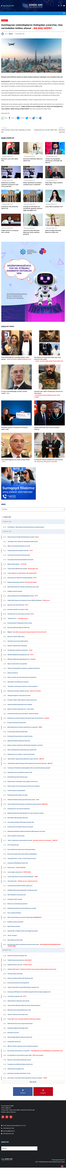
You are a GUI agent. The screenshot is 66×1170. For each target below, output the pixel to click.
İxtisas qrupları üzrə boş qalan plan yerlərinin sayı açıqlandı (23, 786)
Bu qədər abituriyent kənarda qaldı (16, 722)
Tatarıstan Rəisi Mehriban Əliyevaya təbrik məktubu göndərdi (31, 232)
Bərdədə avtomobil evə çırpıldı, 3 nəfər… (18, 609)
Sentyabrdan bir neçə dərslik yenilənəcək (18, 808)
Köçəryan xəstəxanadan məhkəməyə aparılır (19, 1059)
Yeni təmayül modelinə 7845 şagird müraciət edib (20, 822)
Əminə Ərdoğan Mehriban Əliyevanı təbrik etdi (19, 1037)
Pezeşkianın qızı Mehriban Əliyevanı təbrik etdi (20, 1064)
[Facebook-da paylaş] (11, 118)
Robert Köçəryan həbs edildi (15, 940)
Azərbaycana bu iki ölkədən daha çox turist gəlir (20, 826)
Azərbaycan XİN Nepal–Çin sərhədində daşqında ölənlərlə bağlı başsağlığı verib (32, 208)
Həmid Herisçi (16, 867)
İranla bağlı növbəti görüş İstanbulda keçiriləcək (20, 559)
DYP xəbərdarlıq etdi (13, 845)
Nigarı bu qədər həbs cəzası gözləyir (17, 663)
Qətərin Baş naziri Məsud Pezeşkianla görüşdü (22, 577)
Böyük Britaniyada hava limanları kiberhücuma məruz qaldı (23, 586)
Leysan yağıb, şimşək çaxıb (19, 872)
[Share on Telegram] (35, 118)
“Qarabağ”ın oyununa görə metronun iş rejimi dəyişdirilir (22, 686)
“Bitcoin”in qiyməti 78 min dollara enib (17, 1014)
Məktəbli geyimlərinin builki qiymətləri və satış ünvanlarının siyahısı (25, 813)
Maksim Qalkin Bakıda (16, 564)
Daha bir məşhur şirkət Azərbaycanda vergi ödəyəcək (21, 677)
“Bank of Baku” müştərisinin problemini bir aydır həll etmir (25, 758)
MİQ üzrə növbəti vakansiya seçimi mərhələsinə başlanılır (22, 1046)
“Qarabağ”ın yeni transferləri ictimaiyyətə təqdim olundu (22, 541)
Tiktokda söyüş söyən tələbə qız (19, 960)
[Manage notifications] (62, 1166)
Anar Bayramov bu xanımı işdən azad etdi (20, 614)
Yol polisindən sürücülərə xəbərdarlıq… (19, 650)
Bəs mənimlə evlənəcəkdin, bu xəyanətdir (35, 1050)
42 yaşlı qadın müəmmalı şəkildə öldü (17, 731)
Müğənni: (27, 632)
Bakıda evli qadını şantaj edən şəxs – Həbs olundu (20, 709)
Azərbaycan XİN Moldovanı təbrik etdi (17, 863)
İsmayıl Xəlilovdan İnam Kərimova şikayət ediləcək (46, 428)
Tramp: (22, 573)
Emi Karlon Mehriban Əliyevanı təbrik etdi (18, 627)
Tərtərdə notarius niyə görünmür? (16, 790)
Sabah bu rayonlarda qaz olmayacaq (17, 645)
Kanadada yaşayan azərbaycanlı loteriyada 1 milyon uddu (14, 428)
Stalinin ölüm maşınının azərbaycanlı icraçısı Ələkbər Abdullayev (28, 600)
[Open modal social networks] (40, 118)
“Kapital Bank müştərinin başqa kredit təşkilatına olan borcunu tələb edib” (29, 763)
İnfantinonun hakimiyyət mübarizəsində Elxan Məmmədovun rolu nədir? (26, 831)
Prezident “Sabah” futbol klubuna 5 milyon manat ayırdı (22, 700)
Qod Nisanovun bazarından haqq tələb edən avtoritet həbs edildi (48, 359)
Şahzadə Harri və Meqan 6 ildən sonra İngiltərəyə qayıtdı (22, 931)
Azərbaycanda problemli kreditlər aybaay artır (19, 885)
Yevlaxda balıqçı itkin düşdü (15, 973)
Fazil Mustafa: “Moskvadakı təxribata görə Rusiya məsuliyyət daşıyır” (26, 527)
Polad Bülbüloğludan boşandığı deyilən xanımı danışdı (16, 358)
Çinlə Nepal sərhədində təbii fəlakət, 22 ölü (18, 1073)
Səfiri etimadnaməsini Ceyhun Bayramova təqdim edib (21, 749)
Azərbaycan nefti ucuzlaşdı (14, 899)
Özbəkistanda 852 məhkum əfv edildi (17, 795)
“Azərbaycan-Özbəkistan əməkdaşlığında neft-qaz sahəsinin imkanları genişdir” (29, 768)
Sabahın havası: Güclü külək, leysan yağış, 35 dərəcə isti (22, 781)
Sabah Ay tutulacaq (12, 672)
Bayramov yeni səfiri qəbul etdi (17, 605)
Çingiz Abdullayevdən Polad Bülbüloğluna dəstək (22, 595)
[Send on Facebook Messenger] (21, 118)
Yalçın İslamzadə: (22, 881)
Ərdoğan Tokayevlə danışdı (14, 591)
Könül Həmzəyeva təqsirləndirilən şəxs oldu (19, 1010)
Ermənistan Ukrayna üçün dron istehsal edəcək (20, 736)
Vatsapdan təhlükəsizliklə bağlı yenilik (17, 1028)
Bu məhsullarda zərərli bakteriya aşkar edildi (25, 1055)
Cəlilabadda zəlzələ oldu (14, 1041)
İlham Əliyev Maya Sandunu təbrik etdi (17, 817)
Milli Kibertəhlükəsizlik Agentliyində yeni (20, 654)
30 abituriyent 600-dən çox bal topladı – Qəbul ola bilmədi (22, 713)
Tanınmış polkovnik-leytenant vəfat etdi (20, 550)
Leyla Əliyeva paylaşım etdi (54, 206)
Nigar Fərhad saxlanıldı (13, 926)
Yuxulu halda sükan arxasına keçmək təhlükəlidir (22, 876)
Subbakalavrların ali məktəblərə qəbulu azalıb (19, 772)
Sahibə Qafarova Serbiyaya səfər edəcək (18, 1001)
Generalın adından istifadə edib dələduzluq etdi (20, 978)
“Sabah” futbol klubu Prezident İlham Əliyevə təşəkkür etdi (23, 987)
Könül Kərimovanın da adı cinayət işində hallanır (20, 1023)
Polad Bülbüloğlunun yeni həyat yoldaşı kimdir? (15, 460)
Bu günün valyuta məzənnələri (15, 921)
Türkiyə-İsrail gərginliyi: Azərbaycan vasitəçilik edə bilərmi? (53, 160)
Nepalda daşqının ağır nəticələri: (21, 582)
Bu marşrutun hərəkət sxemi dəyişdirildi (18, 982)
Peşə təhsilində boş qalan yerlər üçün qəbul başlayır (21, 849)
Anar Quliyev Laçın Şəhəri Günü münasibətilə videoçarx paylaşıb (27, 1078)
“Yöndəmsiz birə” (18, 618)
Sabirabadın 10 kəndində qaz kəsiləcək (17, 681)
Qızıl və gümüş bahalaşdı (14, 912)
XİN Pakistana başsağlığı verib (15, 1068)
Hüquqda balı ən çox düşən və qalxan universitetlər (21, 754)
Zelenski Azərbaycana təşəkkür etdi (17, 955)
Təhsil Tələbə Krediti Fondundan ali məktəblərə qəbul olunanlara (27, 804)
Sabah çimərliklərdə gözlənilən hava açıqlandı (19, 704)
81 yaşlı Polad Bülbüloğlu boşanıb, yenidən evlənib (14, 392)
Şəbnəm (11, 33)
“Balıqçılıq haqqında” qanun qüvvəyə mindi (18, 695)
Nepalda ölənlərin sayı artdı (19, 964)
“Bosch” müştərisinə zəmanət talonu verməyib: (32, 840)
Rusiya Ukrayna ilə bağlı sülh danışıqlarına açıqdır (23, 537)
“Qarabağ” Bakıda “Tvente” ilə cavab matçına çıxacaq (21, 858)
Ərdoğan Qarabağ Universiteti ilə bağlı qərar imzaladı (21, 908)
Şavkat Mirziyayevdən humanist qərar (17, 777)
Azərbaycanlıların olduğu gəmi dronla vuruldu (19, 623)
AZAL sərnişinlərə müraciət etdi (15, 835)
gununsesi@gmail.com (9, 1131)
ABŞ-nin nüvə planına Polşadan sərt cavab (18, 546)
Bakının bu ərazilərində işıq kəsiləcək (17, 903)
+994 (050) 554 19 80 (8, 1128)
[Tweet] (28, 118)
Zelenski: (31, 969)
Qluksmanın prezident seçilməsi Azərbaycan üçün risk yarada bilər (9, 184)
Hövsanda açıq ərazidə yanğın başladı (17, 641)
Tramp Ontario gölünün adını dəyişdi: (22, 568)
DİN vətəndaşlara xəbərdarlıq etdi (16, 894)
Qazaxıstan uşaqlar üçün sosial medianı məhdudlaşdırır (22, 854)
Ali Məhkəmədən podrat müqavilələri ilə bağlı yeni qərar (22, 890)
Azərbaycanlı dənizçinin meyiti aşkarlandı (18, 555)
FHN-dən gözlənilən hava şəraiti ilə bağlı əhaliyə (24, 917)
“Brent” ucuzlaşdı (12, 935)
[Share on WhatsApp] (4, 118)
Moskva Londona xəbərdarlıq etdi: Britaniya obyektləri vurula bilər (25, 745)
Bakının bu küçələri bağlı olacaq (15, 636)
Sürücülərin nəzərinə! (13, 1032)
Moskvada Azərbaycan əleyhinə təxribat (24, 691)
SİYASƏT (4, 20)
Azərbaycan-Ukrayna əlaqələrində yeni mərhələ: (48, 460)
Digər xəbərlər (33, 1082)
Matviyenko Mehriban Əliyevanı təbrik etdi (18, 740)
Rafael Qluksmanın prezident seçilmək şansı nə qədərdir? (24, 727)
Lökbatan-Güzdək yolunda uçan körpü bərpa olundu (23, 799)
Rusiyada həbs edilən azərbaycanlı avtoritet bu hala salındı (48, 394)
